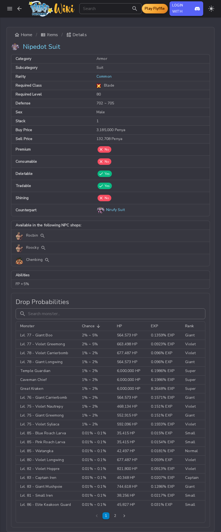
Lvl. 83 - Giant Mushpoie (41, 486)
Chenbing (34, 259)
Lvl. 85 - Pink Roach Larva (42, 442)
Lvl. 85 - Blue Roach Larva (43, 433)
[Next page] (124, 515)
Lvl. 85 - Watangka (36, 450)
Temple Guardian (35, 370)
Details (79, 35)
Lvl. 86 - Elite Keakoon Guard (45, 504)
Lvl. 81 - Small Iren (36, 495)
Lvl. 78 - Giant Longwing (41, 361)
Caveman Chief (33, 379)
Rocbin (32, 235)
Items (52, 35)
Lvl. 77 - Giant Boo (36, 335)
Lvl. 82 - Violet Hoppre (40, 468)
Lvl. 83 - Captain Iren (38, 477)
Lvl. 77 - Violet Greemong (42, 344)
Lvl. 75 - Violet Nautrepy (41, 406)
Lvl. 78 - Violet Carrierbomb (44, 353)
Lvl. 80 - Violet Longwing (42, 459)
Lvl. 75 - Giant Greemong (42, 415)
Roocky (32, 247)
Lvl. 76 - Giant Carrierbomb (43, 397)
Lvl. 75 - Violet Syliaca (40, 424)
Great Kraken (31, 388)
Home (27, 35)
